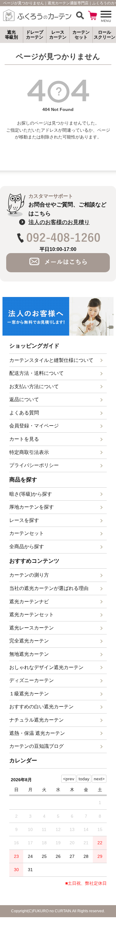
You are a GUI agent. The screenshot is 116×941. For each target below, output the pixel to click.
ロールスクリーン (104, 35)
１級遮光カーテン (29, 693)
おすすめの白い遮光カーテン (41, 706)
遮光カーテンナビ (29, 601)
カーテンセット (26, 533)
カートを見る (24, 439)
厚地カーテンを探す (31, 507)
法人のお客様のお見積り (59, 222)
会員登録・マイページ (34, 425)
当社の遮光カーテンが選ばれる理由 (48, 588)
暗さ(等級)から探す (30, 494)
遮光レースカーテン (31, 627)
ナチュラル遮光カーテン (36, 720)
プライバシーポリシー (34, 465)
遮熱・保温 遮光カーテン (37, 733)
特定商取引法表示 (29, 452)
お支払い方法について (34, 386)
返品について (24, 399)
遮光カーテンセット (31, 614)
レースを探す (24, 520)
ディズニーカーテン (31, 680)
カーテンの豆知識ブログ (36, 746)
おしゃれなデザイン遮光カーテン (46, 667)
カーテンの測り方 (29, 575)
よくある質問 (24, 412)
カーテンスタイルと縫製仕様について (51, 360)
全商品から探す (26, 546)
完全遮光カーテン (29, 640)
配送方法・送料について (36, 373)
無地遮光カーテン (29, 654)
